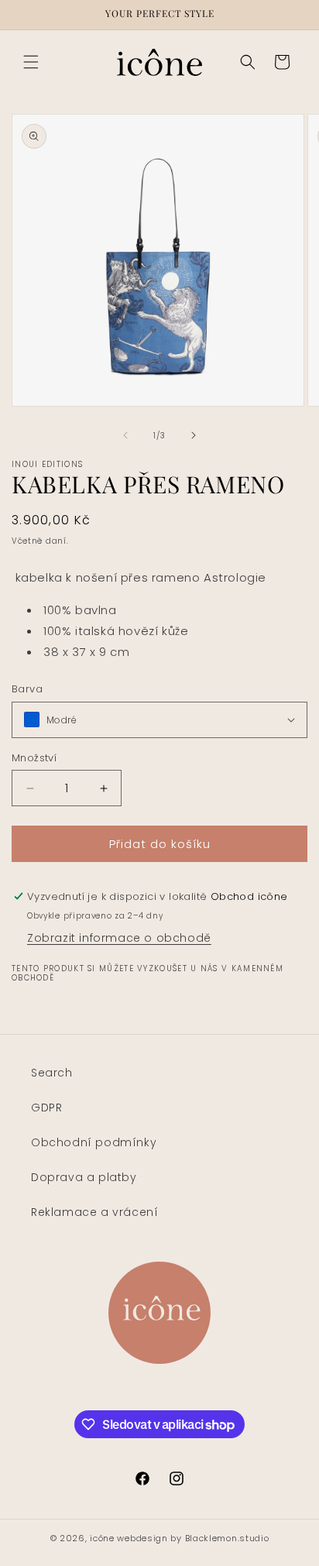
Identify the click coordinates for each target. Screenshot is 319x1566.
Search (52, 1072)
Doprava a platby (84, 1177)
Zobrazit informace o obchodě (119, 938)
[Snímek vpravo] (194, 435)
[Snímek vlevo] (125, 435)
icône (102, 1538)
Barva (27, 689)
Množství (34, 757)
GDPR (46, 1107)
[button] (31, 62)
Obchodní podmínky (93, 1142)
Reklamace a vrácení (94, 1212)
